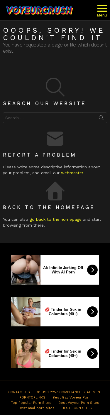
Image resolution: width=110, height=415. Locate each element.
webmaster (72, 172)
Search (101, 118)
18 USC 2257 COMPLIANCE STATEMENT (69, 392)
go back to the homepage (56, 219)
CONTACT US (19, 392)
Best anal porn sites (36, 408)
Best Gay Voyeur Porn (72, 397)
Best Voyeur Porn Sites (78, 403)
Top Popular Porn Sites (31, 403)
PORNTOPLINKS (32, 397)
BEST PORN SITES (77, 408)
